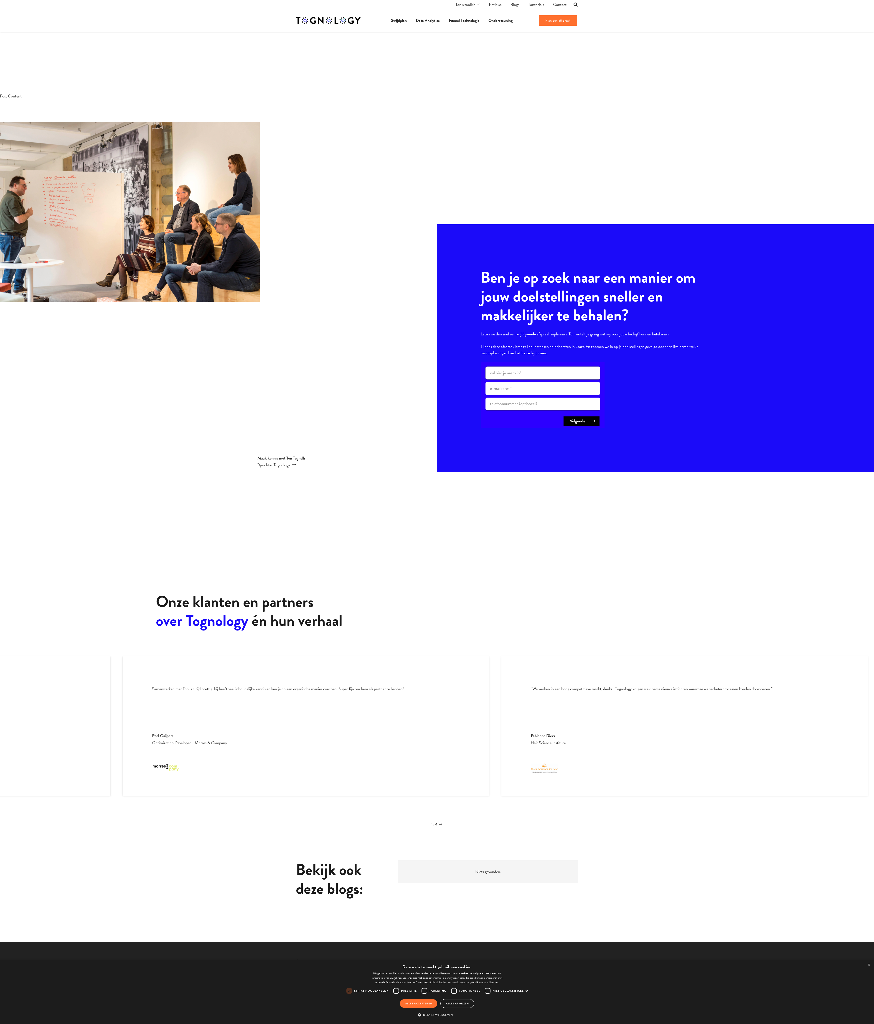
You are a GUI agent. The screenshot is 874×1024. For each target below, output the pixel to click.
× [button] (869, 965)
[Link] (328, 20)
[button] (437, 1015)
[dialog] (437, 992)
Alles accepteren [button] (418, 1003)
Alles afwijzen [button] (457, 1003)
